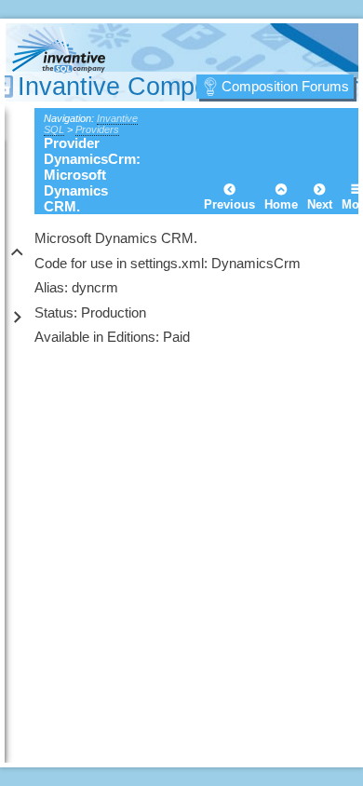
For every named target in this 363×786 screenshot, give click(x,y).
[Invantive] (111, 53)
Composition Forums (285, 86)
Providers (97, 129)
